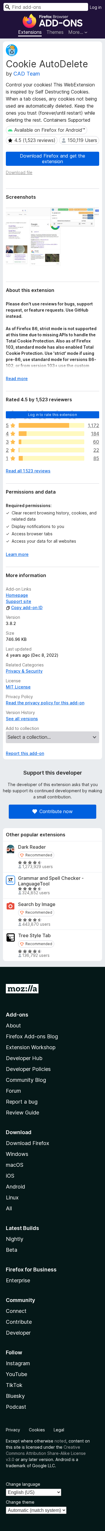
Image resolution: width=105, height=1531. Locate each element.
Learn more (17, 554)
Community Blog (26, 1080)
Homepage (17, 595)
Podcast (16, 1407)
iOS (10, 1176)
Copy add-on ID (27, 607)
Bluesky (15, 1396)
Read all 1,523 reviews (28, 470)
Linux (12, 1197)
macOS (14, 1165)
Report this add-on (25, 753)
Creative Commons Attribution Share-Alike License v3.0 (46, 1453)
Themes (55, 32)
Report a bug (22, 1102)
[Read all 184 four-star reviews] (51, 433)
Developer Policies (28, 1069)
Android (15, 1187)
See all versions (22, 718)
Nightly (14, 1239)
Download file (19, 172)
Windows (17, 1154)
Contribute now (56, 811)
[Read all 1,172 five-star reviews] (51, 425)
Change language (23, 1484)
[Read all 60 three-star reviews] (51, 441)
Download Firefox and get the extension (52, 158)
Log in (96, 7)
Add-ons (17, 1015)
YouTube (16, 1374)
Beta (11, 1250)
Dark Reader (32, 847)
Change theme (20, 1502)
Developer (18, 1333)
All (9, 1208)
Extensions (30, 32)
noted (60, 1440)
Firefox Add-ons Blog (32, 1036)
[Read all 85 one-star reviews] (51, 458)
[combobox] (46, 7)
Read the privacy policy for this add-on (45, 702)
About (13, 1025)
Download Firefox (27, 1143)
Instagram (18, 1363)
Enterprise (18, 1280)
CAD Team (26, 74)
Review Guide (22, 1112)
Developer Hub (24, 1058)
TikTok (14, 1385)
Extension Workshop (30, 1047)
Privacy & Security (24, 670)
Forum (13, 1091)
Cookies (37, 1429)
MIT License (18, 686)
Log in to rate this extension (52, 414)
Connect (16, 1311)
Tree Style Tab (34, 935)
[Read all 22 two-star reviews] (51, 450)
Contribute (19, 1322)
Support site (18, 601)
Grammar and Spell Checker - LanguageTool (51, 881)
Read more (17, 378)
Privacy (13, 1429)
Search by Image (36, 904)
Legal (59, 1429)
